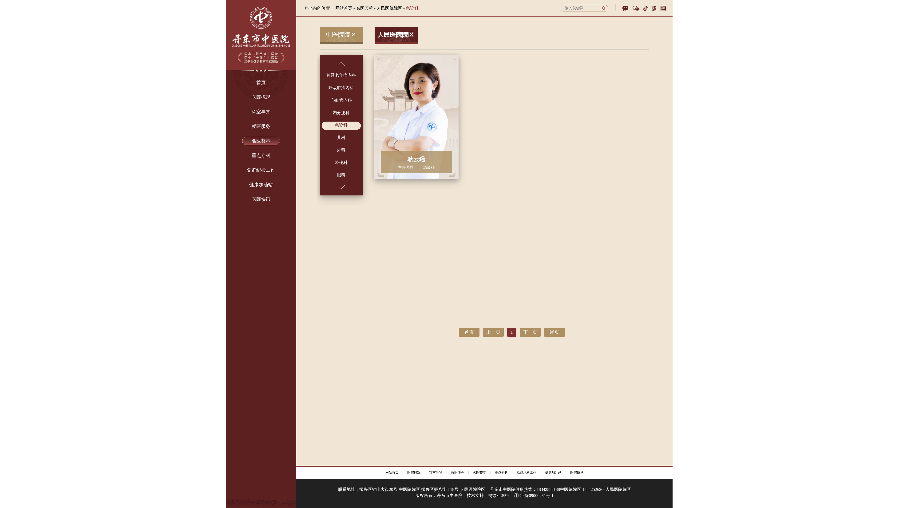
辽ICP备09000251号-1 (534, 495)
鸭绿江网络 (498, 495)
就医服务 (457, 472)
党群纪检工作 (526, 472)
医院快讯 (576, 472)
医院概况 (413, 472)
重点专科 (501, 472)
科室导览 (435, 472)
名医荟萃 (479, 472)
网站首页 (343, 8)
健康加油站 (553, 472)
